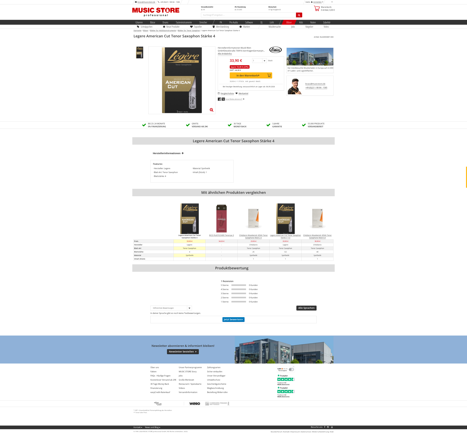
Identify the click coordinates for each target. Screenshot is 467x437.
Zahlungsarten (213, 367)
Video (326, 26)
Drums (165, 22)
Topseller (198, 26)
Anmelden (317, 2)
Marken (246, 26)
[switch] (291, 369)
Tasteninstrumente (184, 22)
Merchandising (222, 26)
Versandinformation (188, 392)
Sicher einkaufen (214, 371)
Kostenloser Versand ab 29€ (163, 379)
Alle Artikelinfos (225, 53)
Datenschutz (306, 432)
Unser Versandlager (216, 375)
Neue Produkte (173, 26)
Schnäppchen (146, 26)
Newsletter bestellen (181, 351)
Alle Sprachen (306, 308)
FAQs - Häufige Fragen (160, 375)
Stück (270, 60)
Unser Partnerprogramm (190, 367)
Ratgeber (309, 26)
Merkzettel (243, 93)
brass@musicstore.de (146, 2)
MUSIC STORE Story (188, 371)
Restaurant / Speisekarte (190, 384)
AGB (331, 432)
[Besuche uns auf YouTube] (332, 427)
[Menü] (293, 367)
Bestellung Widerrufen (217, 392)
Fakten (153, 371)
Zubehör (326, 22)
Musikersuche (275, 26)
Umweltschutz (213, 379)
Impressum (295, 432)
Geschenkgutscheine (216, 384)
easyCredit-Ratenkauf (160, 392)
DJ (261, 22)
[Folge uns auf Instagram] (328, 427)
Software (249, 22)
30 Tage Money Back (159, 384)
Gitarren (139, 22)
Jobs (293, 26)
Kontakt (137, 427)
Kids (301, 22)
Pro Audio (233, 22)
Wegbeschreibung (215, 388)
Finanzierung (156, 388)
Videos (182, 388)
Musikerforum (276, 432)
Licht (272, 22)
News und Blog (152, 427)
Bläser (289, 22)
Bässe (152, 22)
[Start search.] (299, 15)
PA (221, 22)
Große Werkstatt (186, 379)
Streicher (203, 22)
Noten (313, 22)
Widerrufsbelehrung (320, 432)
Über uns (154, 367)
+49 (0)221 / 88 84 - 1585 (316, 87)
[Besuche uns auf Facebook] (325, 427)
